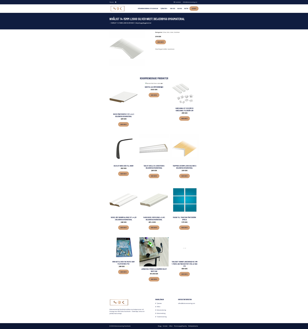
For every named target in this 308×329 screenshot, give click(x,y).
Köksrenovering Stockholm (148, 8)
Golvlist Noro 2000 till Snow (123, 166)
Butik (186, 8)
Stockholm (178, 2)
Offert (194, 8)
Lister (171, 32)
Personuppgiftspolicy (180, 326)
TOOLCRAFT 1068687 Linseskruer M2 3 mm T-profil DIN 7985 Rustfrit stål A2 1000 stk (184, 264)
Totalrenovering (162, 317)
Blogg (180, 8)
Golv (168, 32)
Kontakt (165, 326)
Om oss (172, 8)
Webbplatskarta (193, 326)
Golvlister (177, 32)
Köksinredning (161, 313)
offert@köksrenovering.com (190, 2)
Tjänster (159, 303)
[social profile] (115, 2)
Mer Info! (161, 42)
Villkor (171, 326)
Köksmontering (161, 310)
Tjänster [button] (163, 8)
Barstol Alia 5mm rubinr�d (154, 87)
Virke (164, 32)
